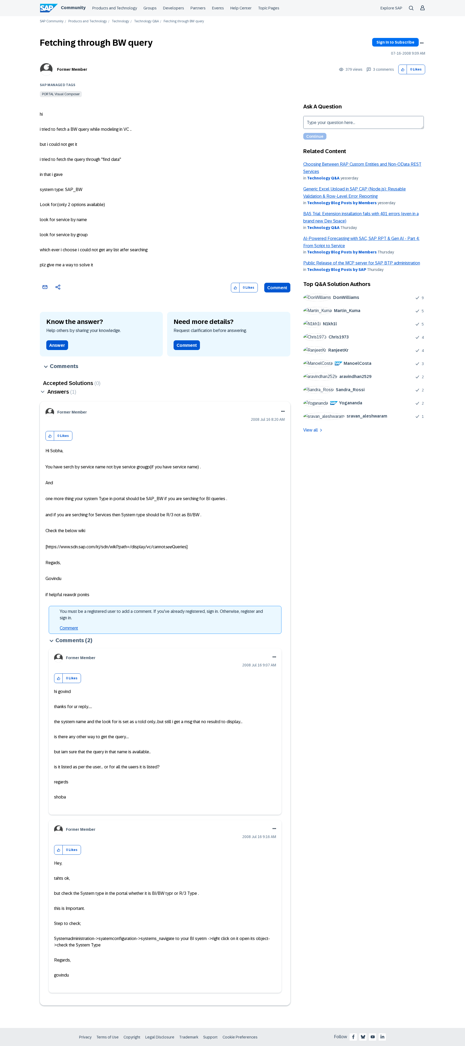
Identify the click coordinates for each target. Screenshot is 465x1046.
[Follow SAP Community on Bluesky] (363, 1037)
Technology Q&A (146, 21)
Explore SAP (391, 8)
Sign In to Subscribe (395, 42)
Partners (198, 8)
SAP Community (52, 21)
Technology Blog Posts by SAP (336, 269)
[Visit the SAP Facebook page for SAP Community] (353, 1037)
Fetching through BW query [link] (184, 21)
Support (210, 1037)
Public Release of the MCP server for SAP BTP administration (361, 263)
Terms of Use (107, 1037)
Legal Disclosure (159, 1037)
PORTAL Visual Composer (61, 94)
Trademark (188, 1037)
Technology (120, 21)
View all (310, 430)
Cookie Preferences (240, 1037)
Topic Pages (268, 8)
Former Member (72, 69)
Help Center (241, 8)
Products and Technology (114, 8)
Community (73, 7)
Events (218, 8)
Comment (277, 287)
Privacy (85, 1037)
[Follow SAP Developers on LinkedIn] (382, 1037)
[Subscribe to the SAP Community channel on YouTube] (373, 1037)
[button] (403, 69)
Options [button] (422, 43)
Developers (173, 8)
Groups (150, 8)
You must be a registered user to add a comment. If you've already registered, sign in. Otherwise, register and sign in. (161, 614)
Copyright (132, 1037)
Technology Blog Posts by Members (342, 203)
